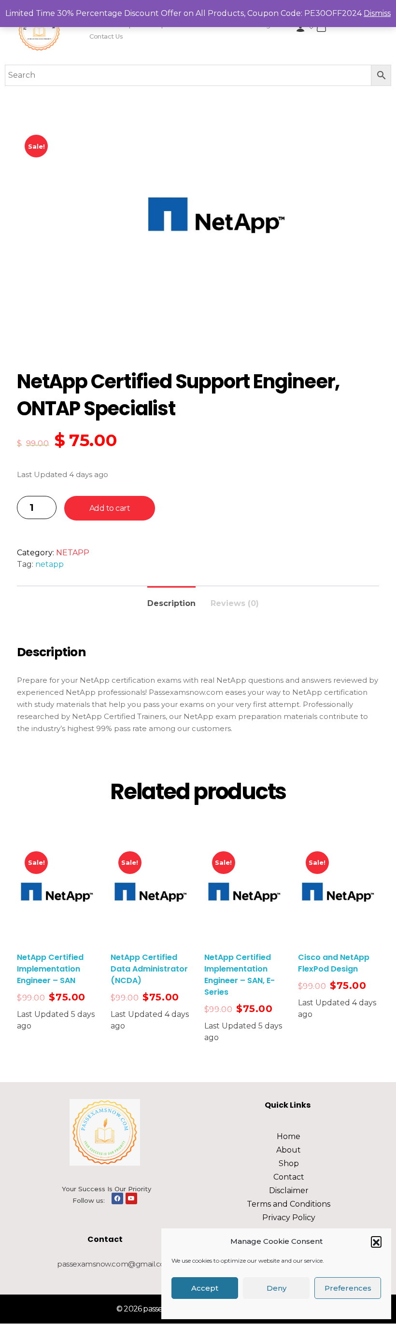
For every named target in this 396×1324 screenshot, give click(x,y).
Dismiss (377, 13)
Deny (276, 1288)
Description (171, 603)
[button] (376, 1241)
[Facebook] (117, 1198)
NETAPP (72, 552)
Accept (204, 1288)
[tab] (171, 599)
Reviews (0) (235, 603)
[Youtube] (131, 1198)
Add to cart (109, 508)
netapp (49, 564)
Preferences (348, 1288)
